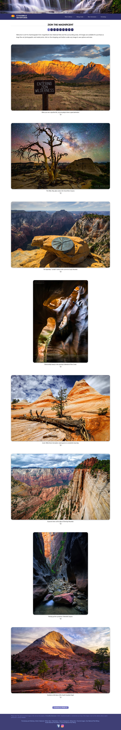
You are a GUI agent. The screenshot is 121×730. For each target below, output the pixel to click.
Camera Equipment (64, 721)
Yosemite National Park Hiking (68, 722)
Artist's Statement (39, 721)
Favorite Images (81, 721)
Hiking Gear (73, 721)
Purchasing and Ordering (27, 721)
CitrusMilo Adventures (51, 715)
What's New (48, 721)
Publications (55, 721)
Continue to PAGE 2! (60, 707)
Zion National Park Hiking (92, 721)
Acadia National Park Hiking (52, 722)
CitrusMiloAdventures (21, 16)
